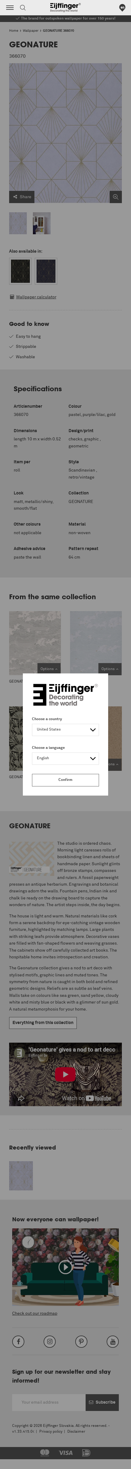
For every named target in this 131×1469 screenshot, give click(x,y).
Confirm (65, 780)
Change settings (20, 1461)
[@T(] (10, 7)
